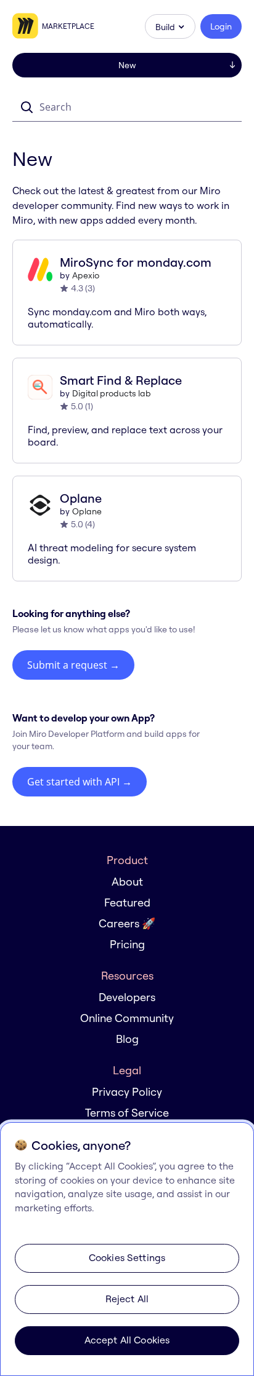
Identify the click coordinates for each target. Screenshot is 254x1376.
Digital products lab (111, 393)
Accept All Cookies (127, 1340)
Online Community (127, 1018)
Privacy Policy (127, 1092)
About (127, 882)
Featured (127, 902)
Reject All (127, 1298)
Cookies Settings (127, 1257)
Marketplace (68, 26)
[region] (127, 1249)
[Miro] (27, 26)
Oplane (87, 511)
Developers (127, 997)
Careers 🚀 (127, 923)
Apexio (85, 275)
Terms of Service (127, 1113)
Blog (127, 1039)
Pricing (127, 944)
